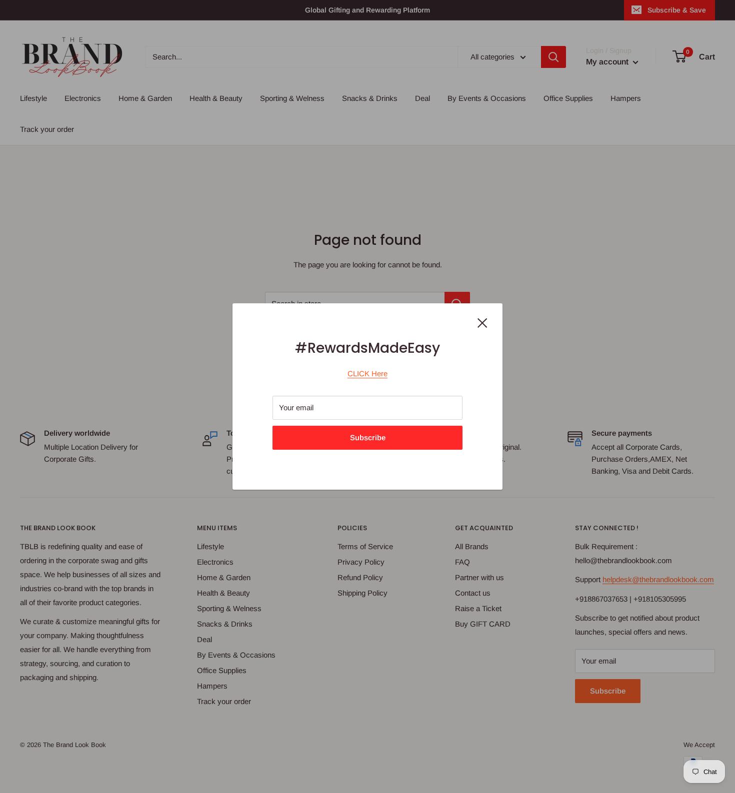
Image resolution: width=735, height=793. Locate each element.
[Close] (483, 322)
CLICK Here (368, 373)
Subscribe (368, 437)
